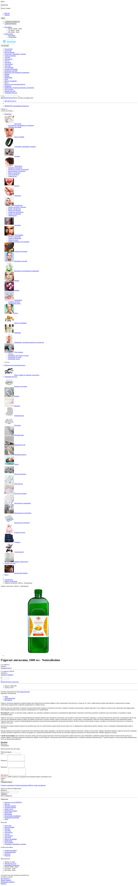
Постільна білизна (20, 474)
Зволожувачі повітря (20, 573)
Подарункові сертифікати (13, 816)
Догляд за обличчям (14, 238)
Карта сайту (8, 812)
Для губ (7, 61)
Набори (7, 76)
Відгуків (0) (8, 700)
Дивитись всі (12, 176)
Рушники (17, 542)
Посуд (6, 82)
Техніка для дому (10, 91)
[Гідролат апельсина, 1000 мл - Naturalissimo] (38, 655)
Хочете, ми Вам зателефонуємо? (23, 98)
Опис (6, 696)
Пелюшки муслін (19, 445)
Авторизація (12, 37)
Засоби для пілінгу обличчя (17, 207)
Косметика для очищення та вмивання (17, 72)
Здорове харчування (11, 69)
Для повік (8, 66)
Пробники (8, 86)
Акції (6, 819)
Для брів (7, 57)
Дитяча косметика (10, 55)
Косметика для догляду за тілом (18, 355)
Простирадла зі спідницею (22, 513)
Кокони (16, 396)
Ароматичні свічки (14, 303)
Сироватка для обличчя (15, 212)
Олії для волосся (13, 174)
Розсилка (7, 855)
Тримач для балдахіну (21, 561)
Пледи (16, 464)
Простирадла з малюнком (22, 503)
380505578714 (9, 106)
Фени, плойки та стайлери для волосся (26, 375)
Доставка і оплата (10, 806)
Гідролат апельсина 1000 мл (24, 785)
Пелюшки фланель (20, 454)
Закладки (7, 854)
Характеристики (10, 698)
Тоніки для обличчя (14, 214)
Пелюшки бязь (19, 435)
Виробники (8, 814)
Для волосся (8, 59)
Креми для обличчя (14, 209)
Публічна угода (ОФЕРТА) (13, 802)
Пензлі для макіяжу (11, 81)
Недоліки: (4, 767)
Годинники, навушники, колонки (15, 54)
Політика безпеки (10, 807)
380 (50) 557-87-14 (10, 101)
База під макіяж (9, 52)
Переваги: (4, 760)
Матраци (17, 406)
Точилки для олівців (14, 127)
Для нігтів (8, 62)
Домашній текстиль (11, 93)
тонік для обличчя (39, 785)
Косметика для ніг (14, 359)
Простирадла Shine (20, 493)
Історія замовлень (10, 852)
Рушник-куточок (19, 532)
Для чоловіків (9, 67)
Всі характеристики (23, 691)
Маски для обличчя (14, 210)
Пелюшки (17, 425)
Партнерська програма (12, 817)
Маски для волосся (14, 173)
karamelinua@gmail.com (21, 106)
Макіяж (7, 74)
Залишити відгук (6, 668)
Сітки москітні (19, 552)
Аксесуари (8, 50)
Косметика (8, 114)
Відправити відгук (7, 782)
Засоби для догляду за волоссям (18, 169)
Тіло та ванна (9, 89)
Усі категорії (8, 49)
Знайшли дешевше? (7, 675)
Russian (13, 23)
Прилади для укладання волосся (15, 84)
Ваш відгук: (4, 775)
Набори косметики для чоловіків (18, 241)
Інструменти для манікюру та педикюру (21, 125)
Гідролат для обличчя (7, 785)
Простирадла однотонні (22, 523)
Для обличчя (9, 64)
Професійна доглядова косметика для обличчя (19, 87)
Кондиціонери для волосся (16, 171)
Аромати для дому (14, 302)
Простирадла (18, 484)
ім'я (2, 754)
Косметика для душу (14, 357)
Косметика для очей (11, 71)
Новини (7, 15)
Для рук (10, 354)
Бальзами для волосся (15, 168)
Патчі (6, 79)
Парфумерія (8, 77)
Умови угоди (9, 809)
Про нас (7, 13)
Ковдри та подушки (20, 386)
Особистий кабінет (11, 850)
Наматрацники (19, 415)
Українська (16, 21)
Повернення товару (11, 811)
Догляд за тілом (13, 240)
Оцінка (3, 778)
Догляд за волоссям (14, 236)
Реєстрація (11, 35)
